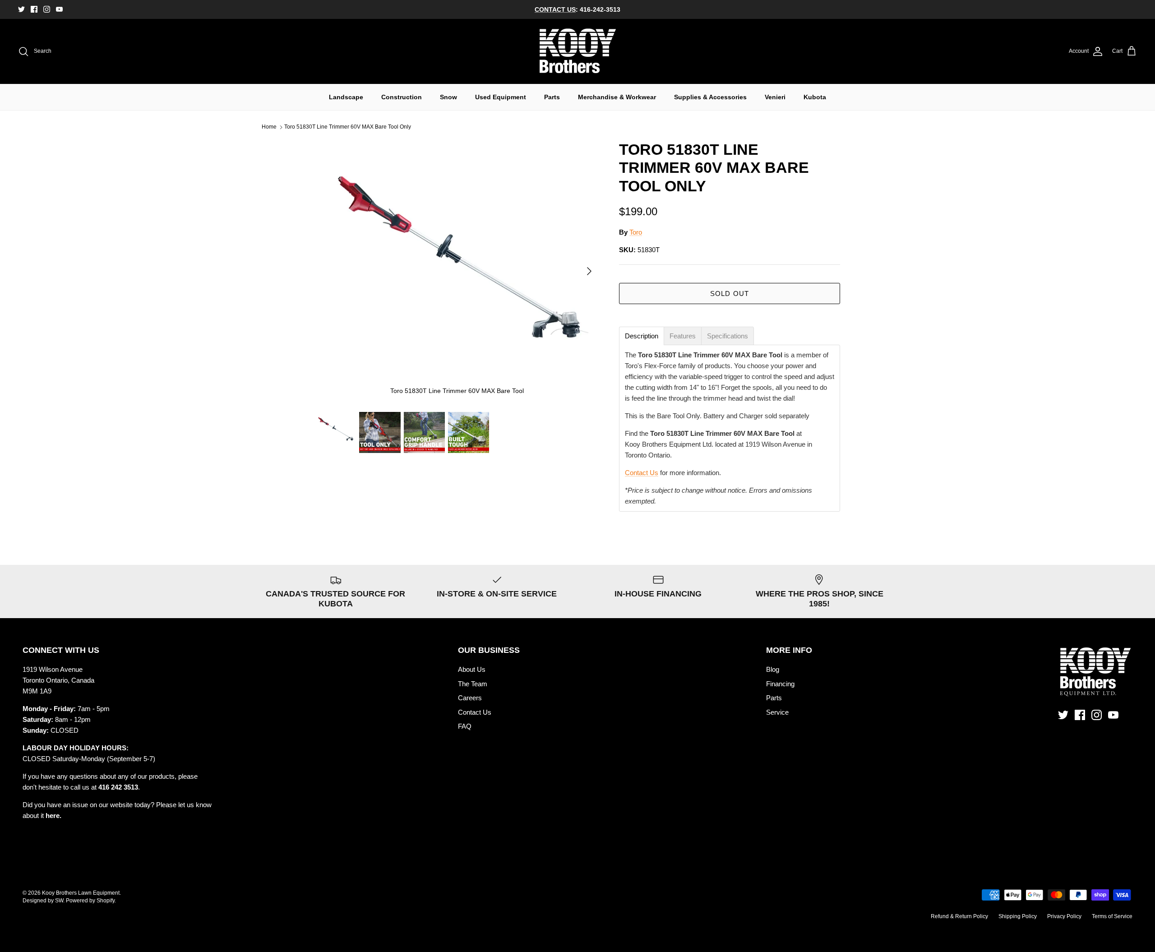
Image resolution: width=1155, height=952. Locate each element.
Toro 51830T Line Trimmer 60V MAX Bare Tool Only (347, 127)
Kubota (815, 97)
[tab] (641, 336)
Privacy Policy (1064, 916)
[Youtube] (59, 9)
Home (269, 127)
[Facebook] (34, 9)
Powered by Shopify (90, 900)
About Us (471, 669)
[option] (457, 271)
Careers (470, 698)
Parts (552, 97)
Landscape (346, 97)
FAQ (464, 726)
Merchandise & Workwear (617, 97)
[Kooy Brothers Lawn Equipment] (577, 51)
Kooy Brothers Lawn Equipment (81, 893)
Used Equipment (500, 97)
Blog (772, 669)
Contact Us (641, 472)
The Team (472, 684)
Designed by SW (43, 900)
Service (777, 712)
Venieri (775, 97)
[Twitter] (21, 9)
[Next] (589, 271)
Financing (780, 684)
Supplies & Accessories (710, 97)
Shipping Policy (1017, 916)
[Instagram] (46, 9)
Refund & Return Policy (959, 916)
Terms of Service (1112, 916)
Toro (635, 232)
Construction (401, 97)
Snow (448, 97)
